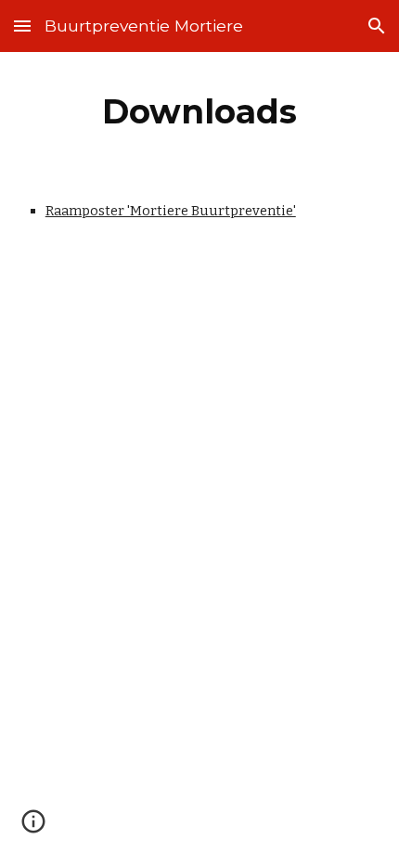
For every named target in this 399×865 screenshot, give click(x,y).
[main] (199, 111)
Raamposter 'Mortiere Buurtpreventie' (170, 210)
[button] (22, 25)
